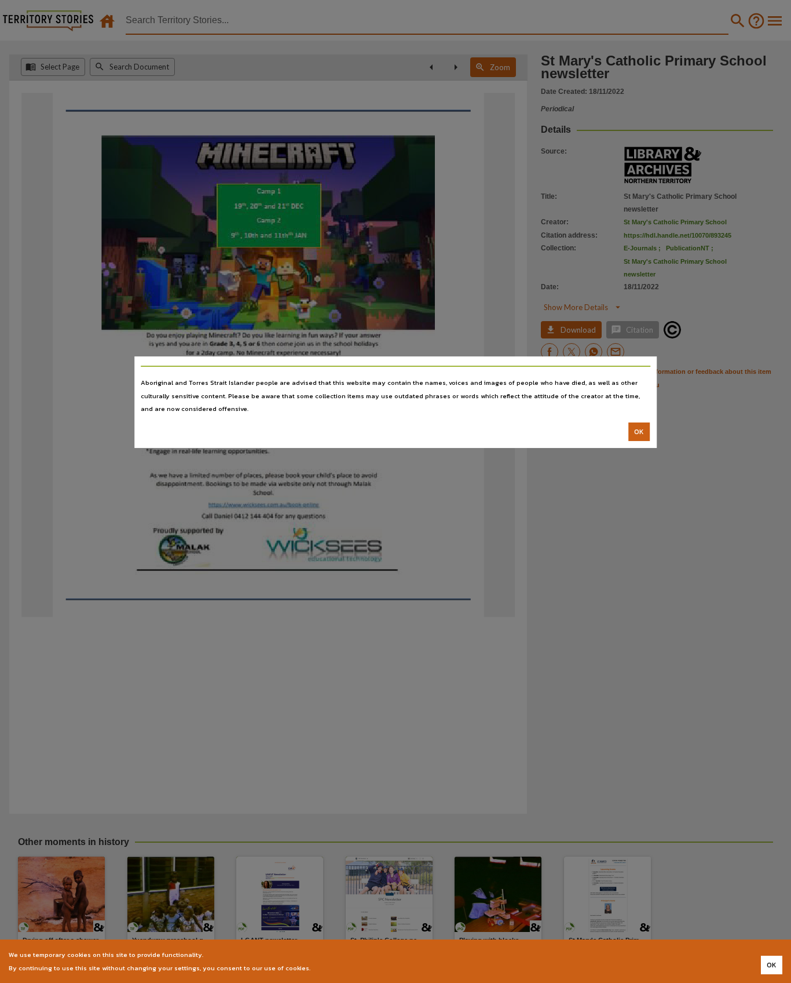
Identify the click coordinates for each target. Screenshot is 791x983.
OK (639, 432)
